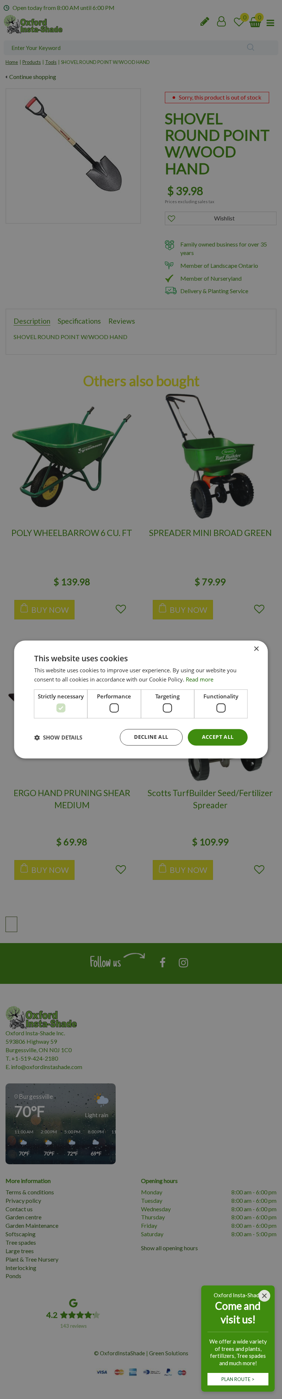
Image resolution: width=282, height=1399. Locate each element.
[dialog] (141, 699)
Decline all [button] (151, 737)
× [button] (256, 649)
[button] (58, 737)
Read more (199, 679)
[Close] (264, 1296)
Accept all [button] (218, 737)
